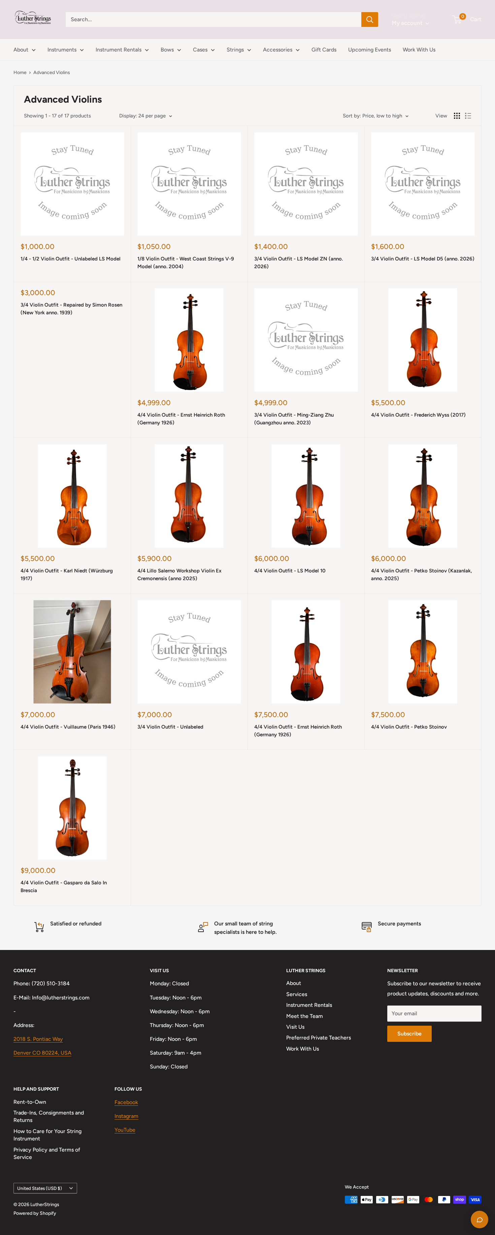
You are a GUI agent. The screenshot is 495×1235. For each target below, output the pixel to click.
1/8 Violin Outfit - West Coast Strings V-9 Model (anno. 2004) (185, 263)
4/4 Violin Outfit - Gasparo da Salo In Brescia (64, 886)
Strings (235, 49)
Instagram (126, 1116)
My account (408, 23)
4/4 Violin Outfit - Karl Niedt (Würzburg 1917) (67, 574)
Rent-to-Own (29, 1102)
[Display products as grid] (457, 116)
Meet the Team (304, 1016)
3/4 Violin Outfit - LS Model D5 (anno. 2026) (422, 259)
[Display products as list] (468, 116)
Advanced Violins (51, 72)
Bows (167, 49)
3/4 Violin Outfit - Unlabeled (170, 727)
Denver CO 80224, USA (42, 1053)
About (20, 49)
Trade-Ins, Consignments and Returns (48, 1116)
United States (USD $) (39, 1188)
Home (20, 72)
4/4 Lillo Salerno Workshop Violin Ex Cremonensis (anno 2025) (179, 574)
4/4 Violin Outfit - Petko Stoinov (409, 727)
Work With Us (419, 49)
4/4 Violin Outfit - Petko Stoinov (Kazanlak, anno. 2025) (421, 574)
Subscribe (409, 1033)
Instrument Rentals (118, 49)
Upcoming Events (369, 49)
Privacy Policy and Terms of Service (46, 1153)
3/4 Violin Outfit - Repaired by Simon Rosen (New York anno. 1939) (71, 309)
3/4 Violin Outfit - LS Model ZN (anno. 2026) (298, 263)
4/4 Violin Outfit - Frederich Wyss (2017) (418, 415)
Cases (200, 49)
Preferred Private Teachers (318, 1037)
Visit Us (295, 1027)
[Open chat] (479, 1219)
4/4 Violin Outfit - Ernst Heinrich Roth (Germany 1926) (181, 419)
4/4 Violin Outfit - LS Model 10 (290, 571)
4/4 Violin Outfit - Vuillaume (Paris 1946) (68, 727)
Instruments (61, 49)
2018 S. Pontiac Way (38, 1039)
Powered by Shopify (34, 1213)
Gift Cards (323, 49)
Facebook (126, 1102)
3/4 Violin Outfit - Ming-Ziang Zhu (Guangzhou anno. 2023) (294, 419)
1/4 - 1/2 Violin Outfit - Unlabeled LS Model (71, 259)
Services (296, 994)
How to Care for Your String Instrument (47, 1135)
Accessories (277, 49)
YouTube (124, 1130)
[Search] (369, 19)
